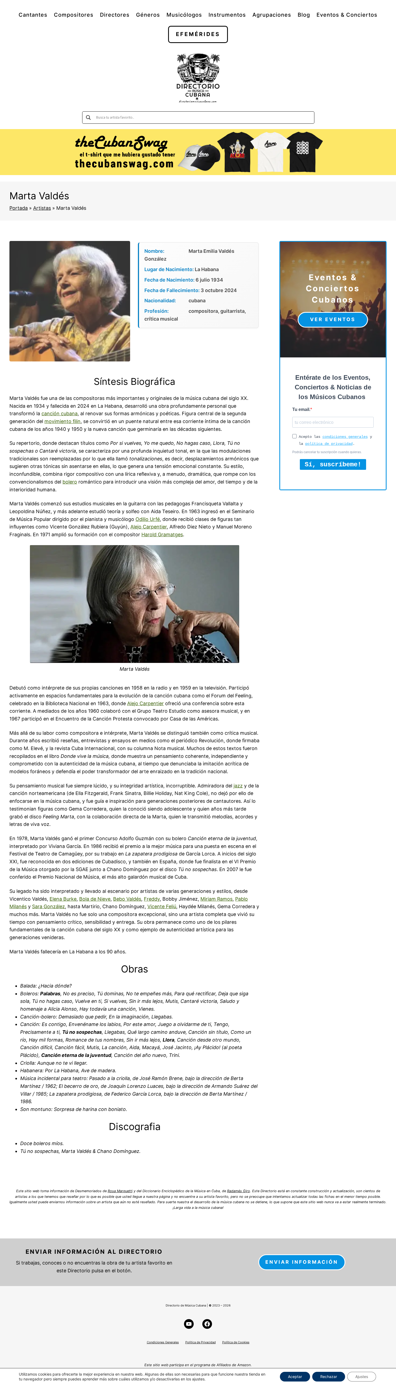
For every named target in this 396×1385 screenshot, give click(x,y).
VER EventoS (333, 319)
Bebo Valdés (127, 899)
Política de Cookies (235, 1342)
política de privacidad (329, 444)
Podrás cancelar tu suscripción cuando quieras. (327, 452)
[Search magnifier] (88, 117)
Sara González (48, 906)
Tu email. (301, 409)
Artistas (42, 208)
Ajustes (361, 1376)
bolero (69, 482)
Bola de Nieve (94, 899)
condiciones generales (345, 437)
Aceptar (295, 1376)
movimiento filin (62, 421)
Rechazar (328, 1376)
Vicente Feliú (161, 906)
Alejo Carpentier (148, 527)
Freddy (152, 899)
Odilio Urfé (148, 519)
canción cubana (59, 413)
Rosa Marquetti (120, 1191)
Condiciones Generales (163, 1342)
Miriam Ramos (216, 899)
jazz (238, 786)
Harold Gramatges (162, 534)
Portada (18, 208)
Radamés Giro (238, 1191)
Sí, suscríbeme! (333, 464)
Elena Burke (63, 899)
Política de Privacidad (200, 1342)
